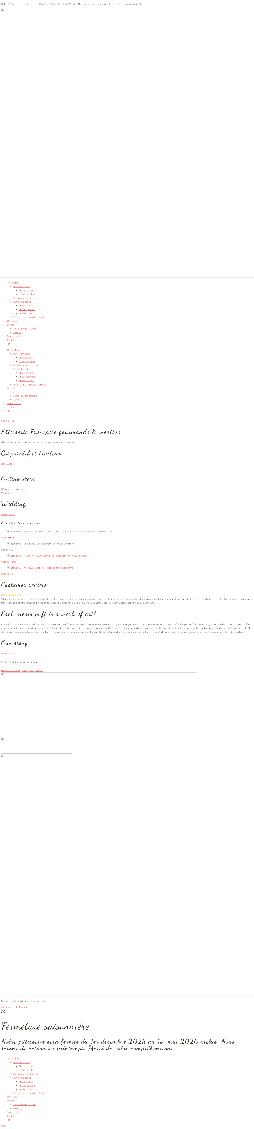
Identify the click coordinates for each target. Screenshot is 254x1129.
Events (10, 324)
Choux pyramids (27, 309)
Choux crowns (26, 305)
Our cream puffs (21, 286)
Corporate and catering (25, 328)
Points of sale (14, 336)
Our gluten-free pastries (25, 298)
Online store (13, 282)
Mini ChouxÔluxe (27, 294)
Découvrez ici (8, 463)
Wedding (17, 332)
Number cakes (26, 313)
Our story (12, 321)
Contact (11, 340)
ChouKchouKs (26, 290)
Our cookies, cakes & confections (30, 317)
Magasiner (6, 493)
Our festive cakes (22, 301)
